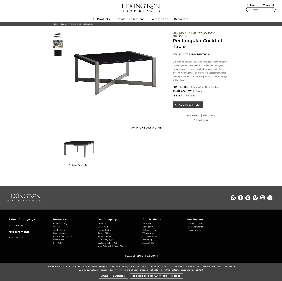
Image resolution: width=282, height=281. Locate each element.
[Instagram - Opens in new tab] (233, 197)
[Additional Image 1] (117, 68)
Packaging (147, 239)
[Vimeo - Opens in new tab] (255, 197)
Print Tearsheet (193, 115)
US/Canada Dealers (196, 223)
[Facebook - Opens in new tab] (240, 197)
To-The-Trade (59, 230)
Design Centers (60, 233)
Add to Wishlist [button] (189, 105)
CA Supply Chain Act (107, 243)
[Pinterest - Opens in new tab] (247, 197)
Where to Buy (209, 115)
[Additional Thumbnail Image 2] (58, 44)
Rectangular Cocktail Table (82, 24)
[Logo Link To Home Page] (141, 11)
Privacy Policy (104, 230)
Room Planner (59, 239)
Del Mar (64, 24)
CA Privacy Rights (106, 239)
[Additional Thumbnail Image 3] (58, 53)
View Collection (200, 120)
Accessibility (148, 243)
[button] (99, 135)
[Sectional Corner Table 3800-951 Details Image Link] (79, 161)
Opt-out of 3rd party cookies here (156, 276)
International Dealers (196, 226)
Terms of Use (104, 233)
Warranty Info (148, 233)
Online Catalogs (60, 223)
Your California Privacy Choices (112, 246)
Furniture (146, 223)
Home (55, 24)
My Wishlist (58, 243)
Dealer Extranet (194, 230)
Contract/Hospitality (62, 236)
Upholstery (147, 226)
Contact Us (103, 226)
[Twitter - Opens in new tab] (269, 197)
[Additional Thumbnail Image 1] (58, 35)
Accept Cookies (113, 275)
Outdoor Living (149, 230)
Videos (56, 226)
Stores (252, 4)
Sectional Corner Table (79, 165)
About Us (102, 223)
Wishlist (269, 4)
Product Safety (104, 236)
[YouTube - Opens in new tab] (262, 197)
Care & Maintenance (151, 236)
